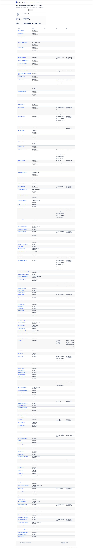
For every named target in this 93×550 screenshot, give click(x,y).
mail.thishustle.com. (21, 454)
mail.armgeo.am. (21, 246)
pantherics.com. (35, 325)
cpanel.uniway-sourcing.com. (23, 403)
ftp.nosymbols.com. (21, 290)
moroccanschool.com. (21, 206)
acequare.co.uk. (35, 36)
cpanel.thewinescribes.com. (22, 172)
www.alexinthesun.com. (22, 314)
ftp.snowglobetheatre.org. (22, 226)
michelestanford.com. (36, 501)
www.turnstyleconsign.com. (22, 387)
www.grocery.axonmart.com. (23, 63)
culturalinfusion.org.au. (22, 434)
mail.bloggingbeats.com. (22, 376)
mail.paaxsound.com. (21, 76)
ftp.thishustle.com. (21, 451)
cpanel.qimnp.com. (21, 467)
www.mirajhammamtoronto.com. (23, 475)
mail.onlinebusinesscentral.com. (23, 517)
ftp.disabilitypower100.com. (22, 336)
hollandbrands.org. (21, 33)
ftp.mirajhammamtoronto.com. (23, 482)
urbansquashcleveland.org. (22, 260)
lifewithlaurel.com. (21, 310)
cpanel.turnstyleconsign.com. (23, 390)
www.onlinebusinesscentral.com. (23, 507)
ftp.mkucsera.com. (21, 306)
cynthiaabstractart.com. (22, 66)
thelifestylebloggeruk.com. (22, 519)
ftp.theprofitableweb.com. (22, 200)
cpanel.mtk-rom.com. (21, 135)
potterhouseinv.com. (21, 101)
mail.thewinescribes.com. (22, 183)
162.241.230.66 (35, 30)
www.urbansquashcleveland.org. (23, 271)
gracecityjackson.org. (21, 320)
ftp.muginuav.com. (21, 428)
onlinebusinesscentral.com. (22, 504)
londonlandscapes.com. (22, 231)
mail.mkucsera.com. (21, 308)
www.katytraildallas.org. (22, 279)
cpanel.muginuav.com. (21, 425)
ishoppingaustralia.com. (36, 456)
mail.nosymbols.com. (21, 292)
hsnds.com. (20, 282)
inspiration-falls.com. (21, 160)
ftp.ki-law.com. (20, 353)
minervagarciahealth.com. (22, 534)
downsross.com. (20, 356)
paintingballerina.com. (36, 322)
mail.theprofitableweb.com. (22, 204)
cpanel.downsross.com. (22, 366)
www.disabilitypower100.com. (23, 330)
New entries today (64, 542)
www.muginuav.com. (21, 422)
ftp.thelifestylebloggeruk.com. (23, 529)
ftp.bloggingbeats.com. (22, 374)
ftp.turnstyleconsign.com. (22, 392)
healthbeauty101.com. (21, 47)
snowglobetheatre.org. (36, 219)
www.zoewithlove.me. (21, 491)
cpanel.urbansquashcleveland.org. (23, 274)
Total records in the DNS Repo (25, 542)
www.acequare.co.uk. (21, 36)
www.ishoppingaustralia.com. (23, 456)
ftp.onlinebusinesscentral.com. (23, 514)
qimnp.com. (34, 467)
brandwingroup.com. (35, 459)
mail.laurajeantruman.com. (22, 417)
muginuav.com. (20, 419)
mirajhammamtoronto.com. (22, 149)
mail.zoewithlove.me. (21, 499)
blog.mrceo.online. (21, 312)
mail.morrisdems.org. (21, 328)
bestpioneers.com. (21, 30)
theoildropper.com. (21, 79)
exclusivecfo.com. (21, 107)
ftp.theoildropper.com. (21, 94)
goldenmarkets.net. (21, 536)
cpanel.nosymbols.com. (22, 288)
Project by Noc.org (39, 2)
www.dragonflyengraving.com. (23, 409)
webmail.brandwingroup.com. (23, 459)
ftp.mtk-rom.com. (21, 141)
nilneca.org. (20, 440)
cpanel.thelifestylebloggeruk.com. (23, 525)
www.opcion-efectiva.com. (22, 251)
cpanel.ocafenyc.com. (21, 378)
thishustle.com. (20, 257)
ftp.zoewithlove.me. (21, 497)
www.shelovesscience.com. (22, 42)
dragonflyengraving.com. (36, 409)
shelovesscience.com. (36, 42)
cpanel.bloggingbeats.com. (22, 372)
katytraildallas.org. (35, 279)
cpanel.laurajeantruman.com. (23, 412)
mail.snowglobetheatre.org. (22, 229)
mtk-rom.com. (20, 127)
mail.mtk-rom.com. (21, 146)
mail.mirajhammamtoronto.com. (23, 485)
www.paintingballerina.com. (22, 322)
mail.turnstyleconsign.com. (22, 394)
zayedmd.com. (20, 442)
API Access (33, 2)
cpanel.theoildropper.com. (22, 91)
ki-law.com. (20, 340)
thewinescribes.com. (21, 163)
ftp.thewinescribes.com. (22, 177)
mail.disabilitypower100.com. (23, 338)
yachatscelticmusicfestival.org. (23, 70)
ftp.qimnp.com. (20, 470)
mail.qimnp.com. (20, 473)
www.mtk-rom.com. (21, 130)
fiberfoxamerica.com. (21, 116)
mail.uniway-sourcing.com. (22, 407)
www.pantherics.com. (21, 325)
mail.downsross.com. (21, 370)
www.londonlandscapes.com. (23, 234)
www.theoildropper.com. (22, 86)
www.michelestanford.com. (22, 501)
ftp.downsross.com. (21, 368)
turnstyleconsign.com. (21, 380)
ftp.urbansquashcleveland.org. (23, 276)
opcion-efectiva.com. (35, 251)
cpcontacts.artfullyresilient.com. (23, 60)
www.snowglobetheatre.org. (22, 219)
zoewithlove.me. (20, 488)
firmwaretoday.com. (21, 50)
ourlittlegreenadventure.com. (23, 438)
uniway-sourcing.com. (21, 400)
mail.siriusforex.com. (35, 248)
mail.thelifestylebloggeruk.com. (23, 532)
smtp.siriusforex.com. (21, 248)
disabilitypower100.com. (22, 57)
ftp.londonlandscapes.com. (22, 241)
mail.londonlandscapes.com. (22, 244)
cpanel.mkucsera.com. (21, 304)
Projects (26, 2)
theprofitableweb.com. (21, 186)
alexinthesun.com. (35, 314)
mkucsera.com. (20, 297)
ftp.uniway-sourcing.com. (22, 405)
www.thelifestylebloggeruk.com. (23, 522)
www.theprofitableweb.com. (22, 189)
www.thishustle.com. (21, 444)
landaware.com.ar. (21, 294)
